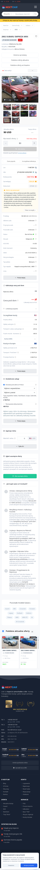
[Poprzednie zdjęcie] (5, 89)
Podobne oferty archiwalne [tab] (20, 65)
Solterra (28, 613)
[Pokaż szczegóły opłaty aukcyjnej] (14, 324)
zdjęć (8, 100)
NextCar (5, 25)
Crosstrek (23, 609)
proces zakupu (22, 153)
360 (17, 100)
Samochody (16, 25)
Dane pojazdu (11, 161)
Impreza (5, 30)
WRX (17, 617)
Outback (19, 613)
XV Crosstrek (20, 622)
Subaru (28, 25)
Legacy (11, 613)
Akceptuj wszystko (29, 865)
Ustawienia (11, 865)
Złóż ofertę (21, 149)
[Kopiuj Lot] (36, 167)
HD (23, 100)
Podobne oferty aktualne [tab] (20, 60)
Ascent (7, 609)
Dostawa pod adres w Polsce (15, 385)
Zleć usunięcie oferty (21, 476)
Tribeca (9, 617)
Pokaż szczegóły (30, 210)
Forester (32, 609)
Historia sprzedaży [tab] (20, 55)
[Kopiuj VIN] (36, 172)
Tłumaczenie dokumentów (14, 404)
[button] (7, 107)
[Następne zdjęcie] (35, 89)
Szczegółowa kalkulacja (29, 161)
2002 (16, 30)
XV (32, 617)
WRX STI (24, 617)
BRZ (14, 609)
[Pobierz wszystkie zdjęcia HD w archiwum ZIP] (5, 78)
